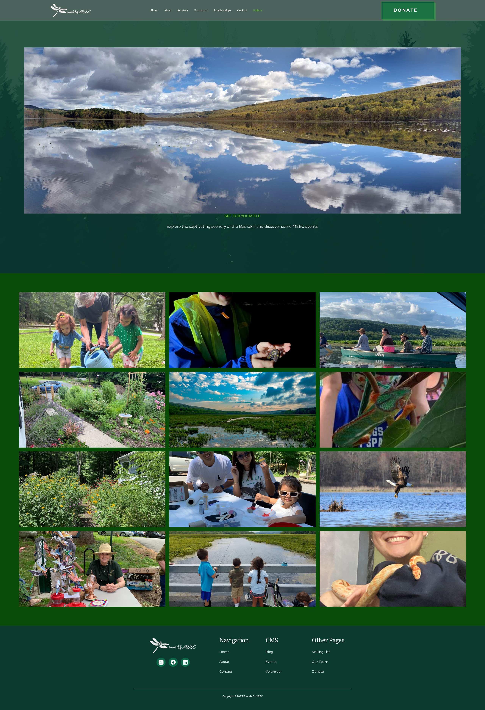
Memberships (222, 10)
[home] (71, 10)
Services (183, 10)
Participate (201, 10)
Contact (242, 10)
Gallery (257, 10)
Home (154, 10)
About (167, 10)
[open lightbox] (92, 330)
